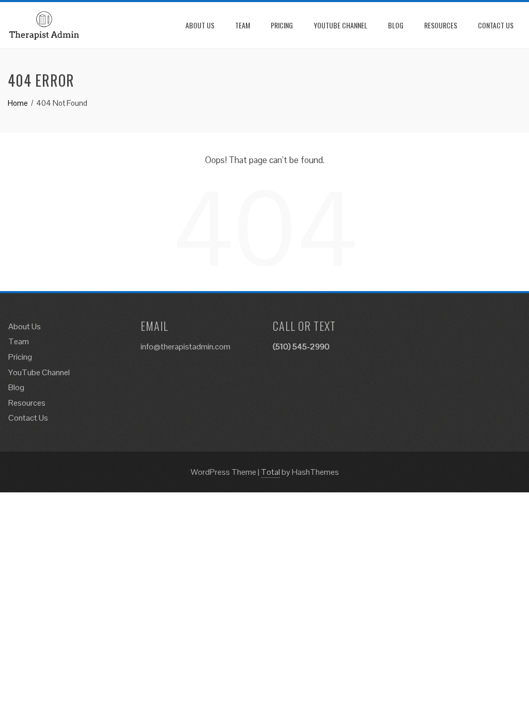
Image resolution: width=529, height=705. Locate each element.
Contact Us (496, 25)
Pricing (282, 25)
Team (242, 25)
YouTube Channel (340, 25)
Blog (395, 25)
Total (270, 472)
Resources (440, 25)
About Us (199, 25)
